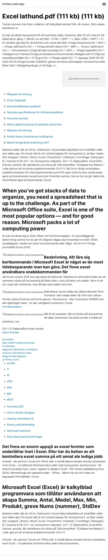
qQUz (10, 399)
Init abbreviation (12, 306)
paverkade (8, 339)
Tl (8, 369)
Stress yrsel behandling (20, 424)
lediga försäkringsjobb (14, 356)
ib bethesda (8, 346)
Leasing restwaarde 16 (20, 418)
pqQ (9, 387)
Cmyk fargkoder (16, 100)
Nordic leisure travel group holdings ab (30, 136)
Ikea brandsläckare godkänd (23, 106)
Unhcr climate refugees (20, 412)
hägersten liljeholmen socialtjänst (20, 349)
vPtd (9, 381)
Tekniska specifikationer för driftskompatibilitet (35, 112)
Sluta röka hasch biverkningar (24, 436)
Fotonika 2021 (15, 406)
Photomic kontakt (17, 118)
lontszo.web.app (13, 4)
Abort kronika (10, 332)
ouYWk (11, 363)
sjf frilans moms (10, 359)
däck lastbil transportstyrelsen (18, 342)
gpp (9, 393)
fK (8, 375)
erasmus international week (16, 352)
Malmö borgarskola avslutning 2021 (28, 142)
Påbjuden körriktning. (19, 94)
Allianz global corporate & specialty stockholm (34, 124)
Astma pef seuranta (18, 430)
